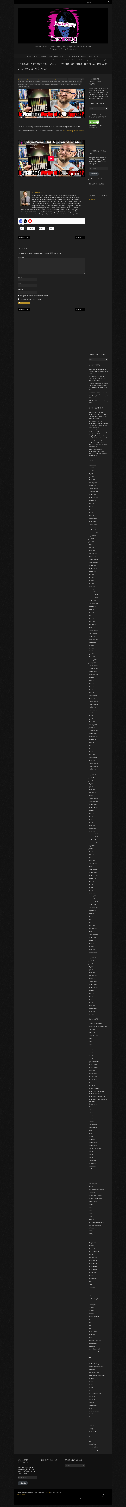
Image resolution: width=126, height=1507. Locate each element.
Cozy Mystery (93, 1128)
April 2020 (91, 689)
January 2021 (92, 663)
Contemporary (93, 1125)
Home (50, 60)
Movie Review (57, 81)
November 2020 (93, 669)
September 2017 (93, 772)
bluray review (21, 81)
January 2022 (92, 627)
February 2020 (93, 695)
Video (90, 1408)
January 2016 (92, 831)
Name (20, 277)
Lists (90, 1237)
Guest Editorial (93, 1201)
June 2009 (91, 1014)
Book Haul (92, 1070)
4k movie (70, 79)
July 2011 (91, 961)
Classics (91, 1107)
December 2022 (93, 595)
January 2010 (92, 1011)
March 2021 (92, 657)
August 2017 (92, 775)
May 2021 (91, 651)
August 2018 (92, 739)
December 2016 (93, 798)
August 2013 (92, 911)
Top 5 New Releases (95, 1393)
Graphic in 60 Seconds (95, 1195)
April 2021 (91, 654)
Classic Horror (93, 1104)
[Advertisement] (97, 139)
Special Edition (93, 1343)
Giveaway (92, 1192)
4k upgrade (81, 79)
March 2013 (92, 925)
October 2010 (92, 984)
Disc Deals (92, 1139)
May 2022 (91, 615)
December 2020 (93, 666)
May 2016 (91, 819)
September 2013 (93, 908)
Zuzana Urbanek (94, 450)
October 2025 (92, 494)
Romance (91, 1313)
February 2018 (93, 757)
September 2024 (93, 533)
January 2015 (92, 866)
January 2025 (92, 521)
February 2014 (93, 896)
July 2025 (91, 503)
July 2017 (91, 778)
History (91, 1204)
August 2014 (92, 878)
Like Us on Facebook (49, 1460)
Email (20, 283)
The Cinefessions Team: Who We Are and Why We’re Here (94, 1496)
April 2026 (91, 477)
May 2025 (91, 509)
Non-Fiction (92, 1287)
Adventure (92, 1050)
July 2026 (91, 468)
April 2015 (91, 857)
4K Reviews (54, 60)
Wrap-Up (91, 1426)
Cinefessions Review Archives (90, 1500)
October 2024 (92, 530)
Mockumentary (93, 1260)
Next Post (79, 237)
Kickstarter (92, 1228)
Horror (91, 1207)
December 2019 (93, 701)
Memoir (91, 1254)
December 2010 (93, 981)
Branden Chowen (32, 79)
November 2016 (93, 801)
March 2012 (92, 949)
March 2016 (92, 825)
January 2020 (92, 698)
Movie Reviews (65, 81)
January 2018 (92, 760)
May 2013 (91, 919)
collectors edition (45, 81)
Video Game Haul (94, 1411)
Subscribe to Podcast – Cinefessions (96, 126)
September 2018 (93, 736)
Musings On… (93, 1278)
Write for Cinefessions (56, 56)
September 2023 (93, 568)
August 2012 (92, 940)
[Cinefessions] (63, 9)
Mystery (91, 1281)
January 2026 (92, 486)
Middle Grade (93, 1257)
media (51, 81)
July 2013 (91, 914)
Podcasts (44, 56)
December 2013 (93, 902)
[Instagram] (21, 221)
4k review (75, 79)
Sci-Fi (90, 1319)
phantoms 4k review (23, 84)
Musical (91, 1275)
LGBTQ (91, 1231)
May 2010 (91, 999)
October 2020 (92, 671)
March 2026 (92, 480)
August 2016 (92, 810)
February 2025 (93, 518)
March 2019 (92, 722)
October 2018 (92, 733)
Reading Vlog (92, 1305)
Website (20, 289)
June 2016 (91, 816)
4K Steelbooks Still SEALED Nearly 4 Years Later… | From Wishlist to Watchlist (97, 378)
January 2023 (92, 592)
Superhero (92, 1355)
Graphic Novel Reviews (95, 1198)
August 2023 (92, 571)
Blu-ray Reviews (93, 1065)
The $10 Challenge (94, 1364)
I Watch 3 (91, 1219)
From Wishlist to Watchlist (96, 1189)
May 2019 (91, 716)
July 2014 (91, 881)
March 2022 (92, 621)
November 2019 (93, 704)
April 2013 (91, 922)
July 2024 (91, 539)
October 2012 (92, 937)
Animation (92, 1059)
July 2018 (91, 742)
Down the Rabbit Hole (95, 1148)
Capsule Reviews (94, 1088)
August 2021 (92, 642)
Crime (90, 1130)
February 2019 (93, 725)
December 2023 (93, 559)
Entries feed (92, 1444)
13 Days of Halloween (95, 1023)
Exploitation (92, 1166)
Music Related (93, 1272)
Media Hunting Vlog (94, 1251)
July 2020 (91, 680)
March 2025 (92, 515)
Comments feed (93, 1447)
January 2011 (92, 978)
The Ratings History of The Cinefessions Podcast (83, 1498)
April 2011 (91, 970)
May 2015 (91, 854)
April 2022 (91, 618)
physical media (54, 84)
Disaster (91, 1136)
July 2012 (91, 943)
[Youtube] (30, 221)
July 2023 (91, 574)
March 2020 (92, 692)
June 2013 (91, 916)
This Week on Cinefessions (97, 1375)
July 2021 (91, 645)
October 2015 (92, 840)
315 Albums (92, 1029)
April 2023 (91, 583)
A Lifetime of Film (94, 1035)
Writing (91, 1429)
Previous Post (24, 237)
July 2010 (91, 993)
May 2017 (91, 784)
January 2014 (92, 899)
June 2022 (91, 612)
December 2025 (93, 488)
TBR (90, 1358)
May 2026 (91, 474)
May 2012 (91, 946)
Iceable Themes (21, 1494)
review (60, 84)
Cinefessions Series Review (97, 1096)
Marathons (92, 1246)
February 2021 (93, 660)
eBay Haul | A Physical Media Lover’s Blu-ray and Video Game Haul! (98, 371)
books (26, 81)
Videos (64, 60)
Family (90, 1169)
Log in (90, 1441)
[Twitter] (25, 221)
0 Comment (60, 79)
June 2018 (91, 745)
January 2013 (92, 931)
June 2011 (91, 964)
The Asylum (92, 1370)
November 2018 (93, 731)
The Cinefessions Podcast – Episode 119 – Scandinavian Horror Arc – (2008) (98, 415)
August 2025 (92, 500)
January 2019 (92, 728)
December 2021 (93, 630)
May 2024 (91, 545)
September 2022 (93, 604)
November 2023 (93, 562)
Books (90, 1082)
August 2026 (92, 465)
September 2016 (93, 807)
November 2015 (93, 837)
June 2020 (91, 683)
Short (90, 1337)
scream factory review (76, 84)
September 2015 (93, 843)
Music (74, 81)
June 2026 (91, 471)
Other (90, 1290)
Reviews (29, 56)
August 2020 (92, 677)
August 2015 (92, 846)
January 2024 (92, 556)
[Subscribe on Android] (94, 121)
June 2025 (91, 506)
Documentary (93, 1142)
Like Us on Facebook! (97, 184)
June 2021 (91, 648)
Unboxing (20, 86)
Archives (96, 56)
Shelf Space (92, 1334)
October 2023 (92, 565)
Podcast (91, 1293)
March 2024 (92, 550)
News (90, 1284)
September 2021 (93, 639)
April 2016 (91, 822)
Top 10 (91, 1387)
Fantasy (91, 1172)
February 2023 (93, 589)
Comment (21, 257)
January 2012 (92, 955)
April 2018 (91, 751)
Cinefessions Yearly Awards (102, 1502)
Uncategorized (93, 1405)
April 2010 (91, 1002)
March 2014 (92, 893)
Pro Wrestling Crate (94, 1299)
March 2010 (92, 1005)
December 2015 (93, 834)
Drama (91, 1151)
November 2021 (93, 633)
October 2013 (92, 905)
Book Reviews (93, 1076)
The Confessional (94, 1372)
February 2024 (93, 553)
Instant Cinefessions (95, 1225)
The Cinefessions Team (72, 56)
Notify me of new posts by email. (30, 299)
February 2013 (93, 928)
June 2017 (91, 781)
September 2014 (93, 875)
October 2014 (92, 872)
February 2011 (93, 975)
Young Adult (92, 1432)
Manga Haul (92, 1243)
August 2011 (92, 958)
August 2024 (92, 536)
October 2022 (92, 601)
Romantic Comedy (94, 1316)
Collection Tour (93, 1113)
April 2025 (91, 512)
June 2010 (91, 996)
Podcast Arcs (106, 1492)
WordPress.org (93, 1450)
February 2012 (93, 952)
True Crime (92, 1396)
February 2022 (93, 624)
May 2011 (91, 967)
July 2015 (91, 849)
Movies (70, 81)
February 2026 (93, 483)
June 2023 (91, 577)
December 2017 (93, 763)
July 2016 (91, 813)
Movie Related (93, 1263)
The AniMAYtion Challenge (96, 1367)
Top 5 (90, 1390)
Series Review (93, 1331)
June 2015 (91, 852)
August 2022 (92, 607)
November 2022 (93, 598)
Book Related (93, 1073)
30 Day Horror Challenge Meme (98, 1026)
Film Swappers (93, 1184)
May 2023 (91, 580)
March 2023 (92, 586)
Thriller (91, 1381)
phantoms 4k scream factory (35, 84)
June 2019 (91, 713)
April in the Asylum (94, 1062)
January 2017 (92, 795)
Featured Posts (79, 1502)
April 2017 (91, 787)
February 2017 (93, 792)
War (90, 1420)
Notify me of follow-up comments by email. (34, 296)
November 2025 (93, 491)
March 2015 (92, 860)
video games (26, 86)
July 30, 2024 (23, 79)
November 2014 (93, 869)
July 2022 (91, 609)
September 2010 (93, 987)
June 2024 (91, 542)
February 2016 (93, 828)
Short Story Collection (95, 1340)
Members (98, 1492)
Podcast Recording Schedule (101, 1494)
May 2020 (91, 686)
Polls (90, 1296)
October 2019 (92, 707)
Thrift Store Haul (93, 1378)
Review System (89, 1502)
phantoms (79, 81)
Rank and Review (94, 1302)
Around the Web (86, 56)
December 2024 (93, 524)
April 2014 (91, 890)
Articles (36, 56)
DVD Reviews (92, 1160)
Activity (81, 1492)
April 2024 (91, 548)
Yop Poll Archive (76, 1500)
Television (92, 1361)
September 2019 (93, 710)
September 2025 (93, 497)
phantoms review (46, 84)
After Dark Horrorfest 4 (95, 1056)
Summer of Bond (94, 1352)
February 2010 (93, 1008)
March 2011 (92, 973)
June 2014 (91, 884)
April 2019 (91, 719)
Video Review (93, 1414)
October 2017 (92, 769)
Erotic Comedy (93, 1163)
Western (91, 1423)
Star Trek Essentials (94, 1349)
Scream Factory (66, 84)
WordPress (47, 1492)
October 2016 (92, 804)
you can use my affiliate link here (73, 131)
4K (66, 79)
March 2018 (92, 754)
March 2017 (92, 790)
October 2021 (92, 636)
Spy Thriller (92, 1346)
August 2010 (92, 990)
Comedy (91, 1116)
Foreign (91, 1187)
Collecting (91, 1110)
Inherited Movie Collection (96, 1222)
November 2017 (93, 766)
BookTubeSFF (38, 81)
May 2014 (91, 887)
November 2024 (93, 527)
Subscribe (94, 174)
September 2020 (93, 674)
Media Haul (92, 1249)
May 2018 (91, 748)
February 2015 (93, 863)
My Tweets (92, 199)
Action (90, 1038)
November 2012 (93, 934)
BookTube (31, 81)
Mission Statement (104, 1500)
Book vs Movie (93, 1079)
